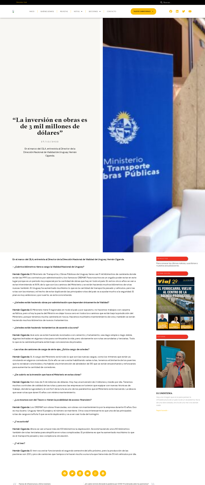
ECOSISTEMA (164, 393)
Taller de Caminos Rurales (142, 11)
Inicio (31, 11)
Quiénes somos (47, 11)
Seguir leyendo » (162, 410)
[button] (64, 473)
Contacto (111, 11)
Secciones (93, 11)
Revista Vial (21, 2)
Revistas (64, 11)
